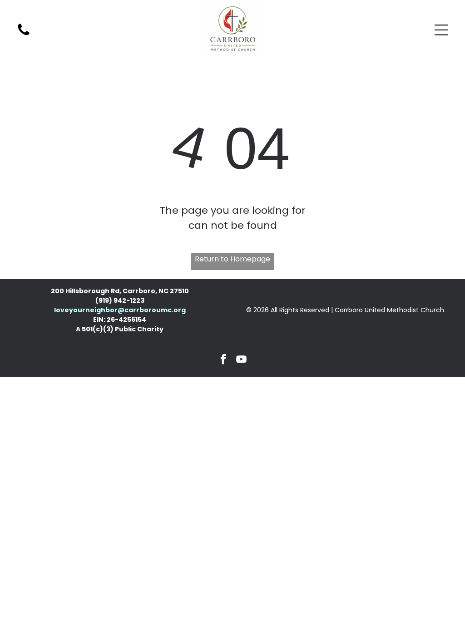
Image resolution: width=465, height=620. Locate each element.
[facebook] (224, 360)
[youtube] (242, 360)
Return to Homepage (232, 259)
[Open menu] (441, 30)
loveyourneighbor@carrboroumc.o (116, 310)
